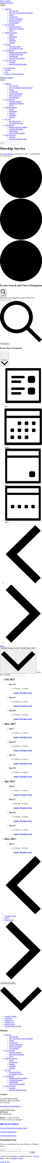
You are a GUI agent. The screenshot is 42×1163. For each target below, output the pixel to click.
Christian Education (16, 54)
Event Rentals (14, 23)
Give (6, 72)
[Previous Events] (23, 583)
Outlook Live (9, 1022)
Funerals (12, 42)
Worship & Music (10, 33)
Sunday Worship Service (22, 693)
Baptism (12, 39)
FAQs (11, 31)
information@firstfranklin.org (10, 1106)
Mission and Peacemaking (18, 52)
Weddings (12, 41)
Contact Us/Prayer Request (14, 74)
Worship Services (15, 27)
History (11, 15)
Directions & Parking (16, 29)
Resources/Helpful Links (18, 64)
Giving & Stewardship (17, 58)
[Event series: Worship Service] (29, 688)
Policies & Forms (15, 21)
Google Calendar (10, 1016)
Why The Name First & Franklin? (21, 13)
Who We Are (13, 11)
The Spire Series (15, 46)
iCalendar (7, 1018)
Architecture (13, 17)
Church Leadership (16, 19)
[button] (5, 1162)
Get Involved (9, 50)
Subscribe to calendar (8, 983)
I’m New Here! (9, 68)
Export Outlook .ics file (12, 1026)
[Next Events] (23, 642)
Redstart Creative (17, 1158)
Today (2, 646)
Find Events (5, 344)
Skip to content (5, 1)
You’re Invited (9, 25)
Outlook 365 (8, 1020)
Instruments (13, 37)
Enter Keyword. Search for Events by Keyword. (17, 298)
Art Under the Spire (16, 48)
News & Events (10, 60)
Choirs (11, 35)
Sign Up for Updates (9, 1124)
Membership (13, 56)
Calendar (12, 62)
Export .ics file (9, 1024)
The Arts (7, 44)
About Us (7, 9)
